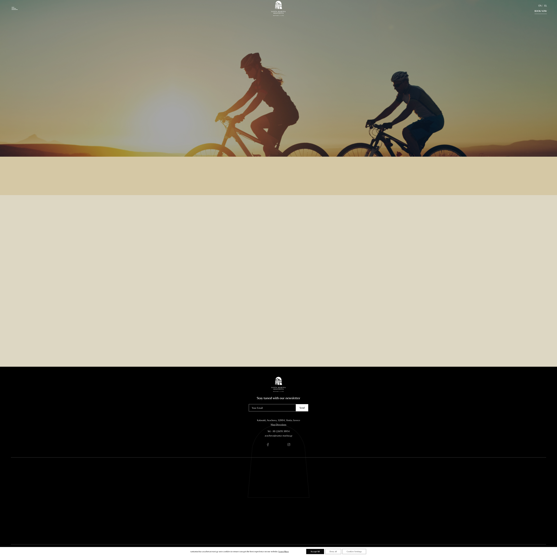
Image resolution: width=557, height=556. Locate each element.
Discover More (142, 357)
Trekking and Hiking (258, 499)
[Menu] (17, 9)
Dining (215, 491)
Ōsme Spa (217, 496)
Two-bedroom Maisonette (185, 514)
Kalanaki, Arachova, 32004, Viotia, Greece (278, 420)
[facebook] (268, 444)
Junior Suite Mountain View (186, 503)
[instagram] (289, 444)
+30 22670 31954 (280, 431)
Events (215, 500)
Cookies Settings (354, 551)
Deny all (333, 551)
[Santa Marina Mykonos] (369, 525)
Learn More (283, 551)
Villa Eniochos (179, 529)
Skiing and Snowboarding (255, 493)
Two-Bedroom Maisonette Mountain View (185, 520)
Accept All (315, 551)
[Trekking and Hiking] (142, 329)
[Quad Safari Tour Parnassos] (414, 329)
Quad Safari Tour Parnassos (256, 508)
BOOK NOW (541, 11)
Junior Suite (178, 499)
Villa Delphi (177, 525)
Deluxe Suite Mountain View (183, 508)
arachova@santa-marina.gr (278, 435)
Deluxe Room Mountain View (184, 493)
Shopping (253, 514)
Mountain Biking (256, 503)
